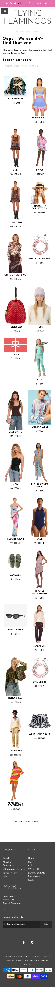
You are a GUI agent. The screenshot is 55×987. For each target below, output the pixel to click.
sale (5, 876)
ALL (30, 865)
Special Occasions (12, 903)
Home (18, 32)
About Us (8, 862)
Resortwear (8, 896)
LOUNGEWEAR (36, 873)
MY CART (40, 3)
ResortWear (34, 876)
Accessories (8, 900)
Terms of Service (11, 873)
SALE (31, 880)
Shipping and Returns (14, 869)
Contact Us (8, 865)
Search (6, 858)
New (30, 862)
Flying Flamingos (27, 18)
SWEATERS (34, 869)
